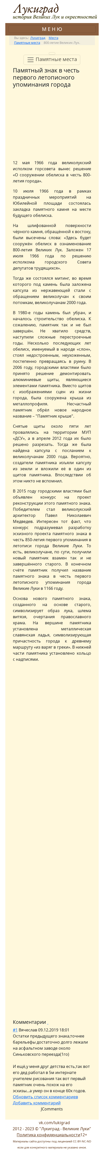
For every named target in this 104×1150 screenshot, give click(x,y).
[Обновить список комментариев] (47, 1022)
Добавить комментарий (37, 1103)
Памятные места (55, 59)
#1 (15, 1030)
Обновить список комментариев (45, 1097)
